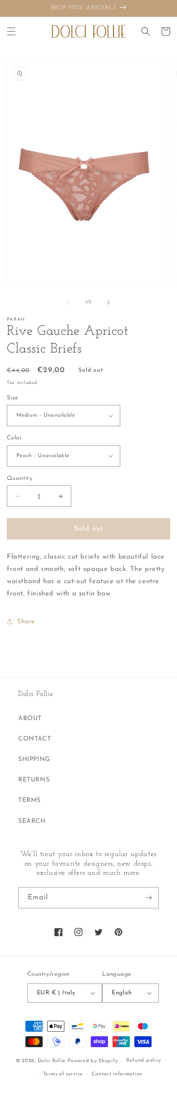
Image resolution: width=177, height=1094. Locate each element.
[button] (11, 31)
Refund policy (143, 1060)
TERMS (29, 800)
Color (14, 438)
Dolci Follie (52, 1060)
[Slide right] (108, 302)
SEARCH (32, 821)
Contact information (117, 1074)
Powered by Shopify (93, 1060)
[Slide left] (69, 302)
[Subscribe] (148, 897)
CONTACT (34, 739)
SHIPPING (34, 759)
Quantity (19, 478)
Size (13, 398)
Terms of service (63, 1074)
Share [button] (26, 621)
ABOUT (30, 718)
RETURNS (33, 779)
